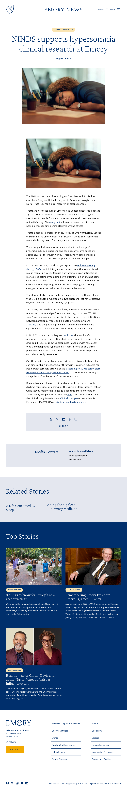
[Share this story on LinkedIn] (64, 419)
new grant (54, 222)
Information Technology (103, 752)
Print (65, 426)
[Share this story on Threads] (69, 419)
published (68, 335)
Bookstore (97, 730)
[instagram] (17, 783)
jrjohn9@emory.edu (77, 455)
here (69, 394)
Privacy (73, 783)
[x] (12, 783)
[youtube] (22, 783)
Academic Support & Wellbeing (66, 723)
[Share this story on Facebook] (51, 419)
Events (55, 738)
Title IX (80, 783)
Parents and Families (101, 759)
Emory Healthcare (60, 730)
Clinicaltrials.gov (69, 398)
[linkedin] (26, 783)
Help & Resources (60, 752)
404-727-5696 (74, 459)
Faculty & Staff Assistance (63, 745)
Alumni (95, 723)
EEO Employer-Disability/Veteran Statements (103, 783)
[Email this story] (76, 419)
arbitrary (31, 324)
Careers (95, 738)
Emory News (63, 9)
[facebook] (7, 783)
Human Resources (100, 745)
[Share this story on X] (57, 419)
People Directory (59, 759)
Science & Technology (63, 30)
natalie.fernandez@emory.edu (70, 402)
